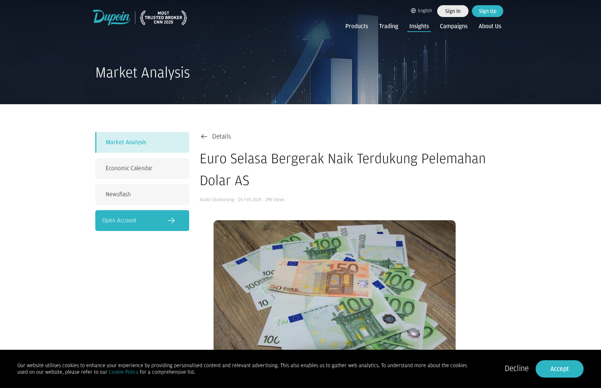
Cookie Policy (123, 372)
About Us (490, 26)
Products (356, 26)
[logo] (140, 17)
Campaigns (453, 26)
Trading (388, 26)
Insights (419, 26)
